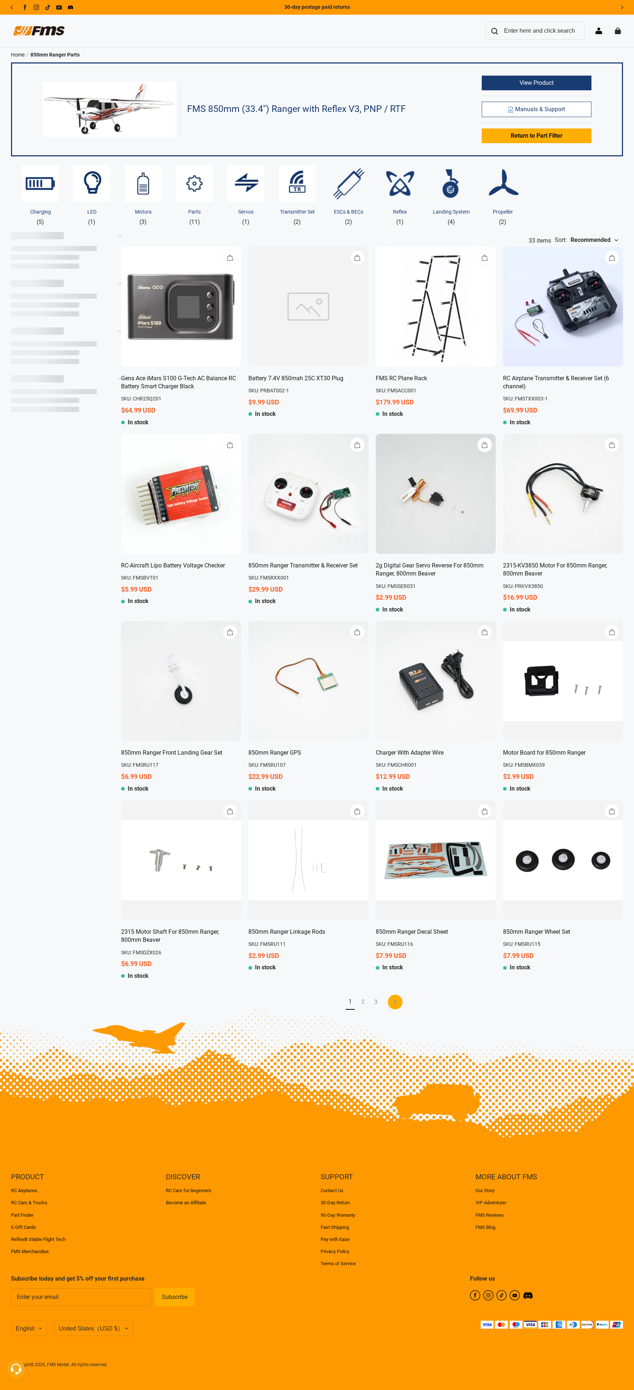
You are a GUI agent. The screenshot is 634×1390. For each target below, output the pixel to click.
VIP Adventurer (491, 1202)
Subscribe (174, 1296)
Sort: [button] (583, 239)
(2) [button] (297, 217)
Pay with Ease (335, 1239)
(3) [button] (143, 217)
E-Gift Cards (23, 1227)
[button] (230, 257)
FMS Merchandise (30, 1251)
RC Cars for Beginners (188, 1190)
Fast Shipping (335, 1227)
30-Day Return (335, 1202)
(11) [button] (194, 217)
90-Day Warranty (338, 1215)
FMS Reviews (490, 1215)
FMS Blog (485, 1227)
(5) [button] (40, 217)
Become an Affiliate (186, 1202)
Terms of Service (338, 1263)
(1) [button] (91, 217)
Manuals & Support (539, 109)
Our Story (485, 1190)
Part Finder (22, 1215)
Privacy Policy (335, 1251)
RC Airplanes (24, 1190)
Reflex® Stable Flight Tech (38, 1239)
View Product (537, 82)
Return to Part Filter (536, 135)
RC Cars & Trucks (29, 1202)
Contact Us (332, 1190)
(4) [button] (451, 217)
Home (18, 55)
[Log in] (599, 31)
